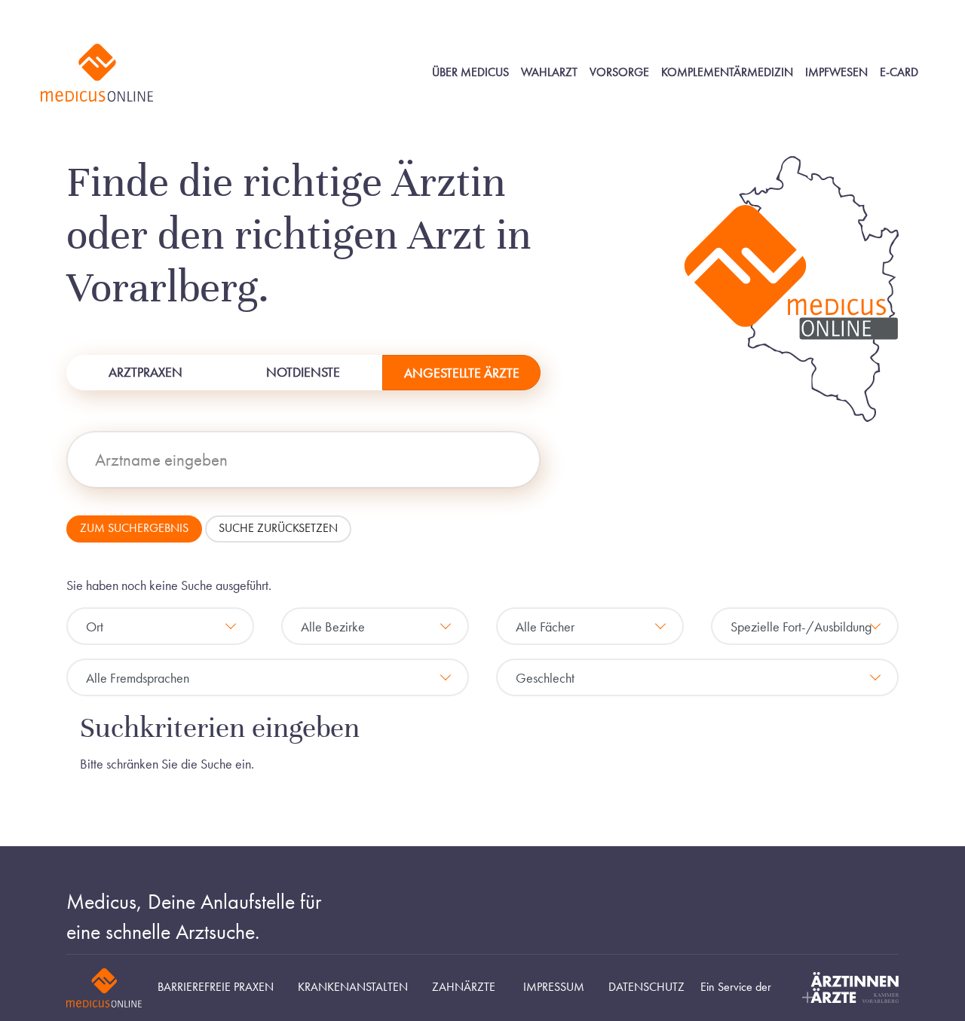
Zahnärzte (463, 987)
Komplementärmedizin (727, 72)
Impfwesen (836, 72)
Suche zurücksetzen (278, 528)
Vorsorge (619, 72)
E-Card (899, 72)
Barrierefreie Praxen (216, 987)
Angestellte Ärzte (461, 372)
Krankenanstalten (353, 987)
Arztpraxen (145, 372)
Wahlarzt (549, 72)
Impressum (553, 987)
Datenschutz (646, 987)
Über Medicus (470, 72)
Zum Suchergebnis (134, 528)
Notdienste (303, 372)
